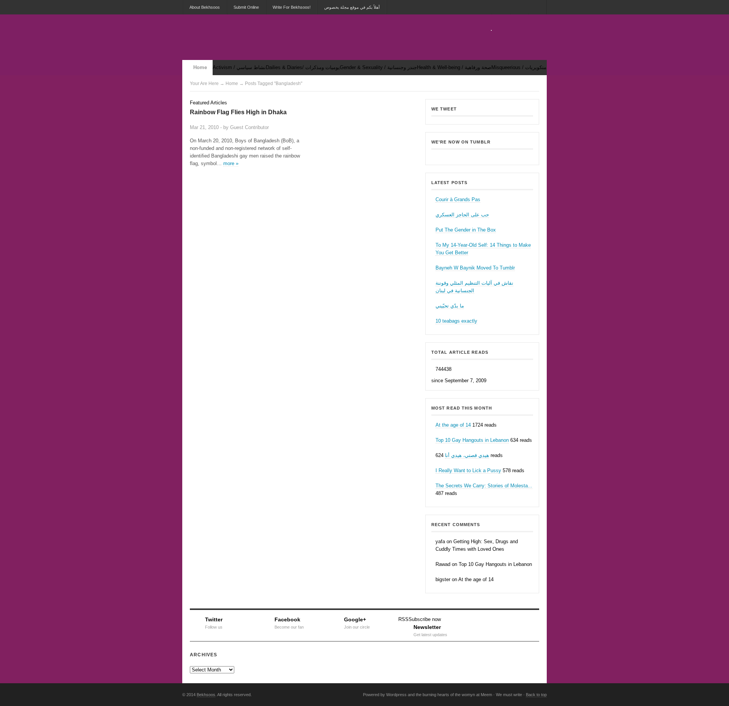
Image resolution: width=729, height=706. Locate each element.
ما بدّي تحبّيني (450, 306)
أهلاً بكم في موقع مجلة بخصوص (352, 7)
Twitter (213, 622)
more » (230, 163)
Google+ (357, 622)
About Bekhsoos (204, 7)
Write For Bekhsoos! (292, 7)
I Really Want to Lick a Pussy (468, 470)
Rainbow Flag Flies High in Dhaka (238, 112)
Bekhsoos (482, 155)
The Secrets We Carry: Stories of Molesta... (484, 486)
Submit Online (246, 7)
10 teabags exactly (456, 321)
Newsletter (430, 629)
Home (200, 67)
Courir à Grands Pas (458, 199)
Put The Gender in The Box (466, 230)
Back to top (536, 694)
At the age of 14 (453, 425)
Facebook (289, 622)
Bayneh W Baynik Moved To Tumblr (475, 268)
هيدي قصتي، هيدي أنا (467, 455)
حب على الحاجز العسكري (462, 214)
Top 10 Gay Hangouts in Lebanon (472, 440)
